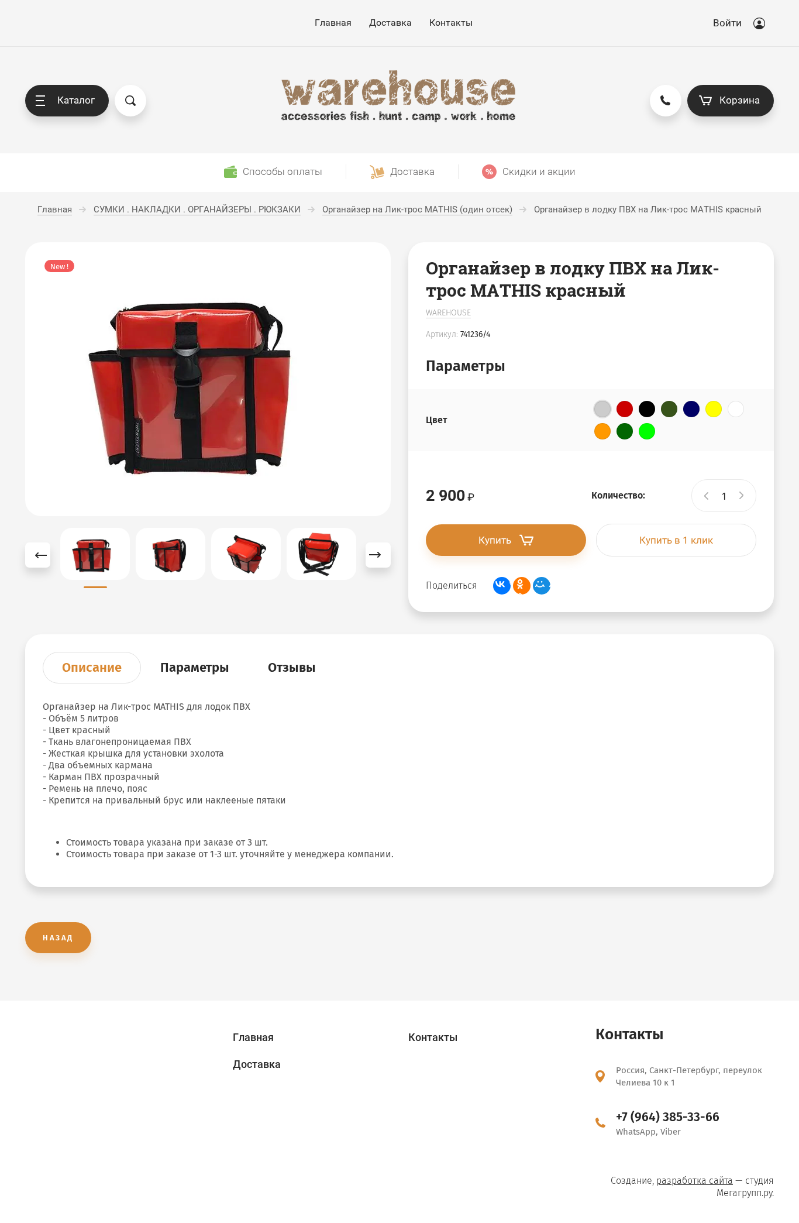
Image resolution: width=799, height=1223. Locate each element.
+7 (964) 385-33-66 (667, 1117)
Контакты (451, 22)
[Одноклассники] (522, 586)
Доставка (390, 22)
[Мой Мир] (541, 586)
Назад (58, 937)
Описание (92, 667)
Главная (333, 22)
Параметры (194, 667)
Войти (727, 23)
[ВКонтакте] (502, 586)
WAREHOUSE (448, 313)
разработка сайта (694, 1180)
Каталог (76, 100)
